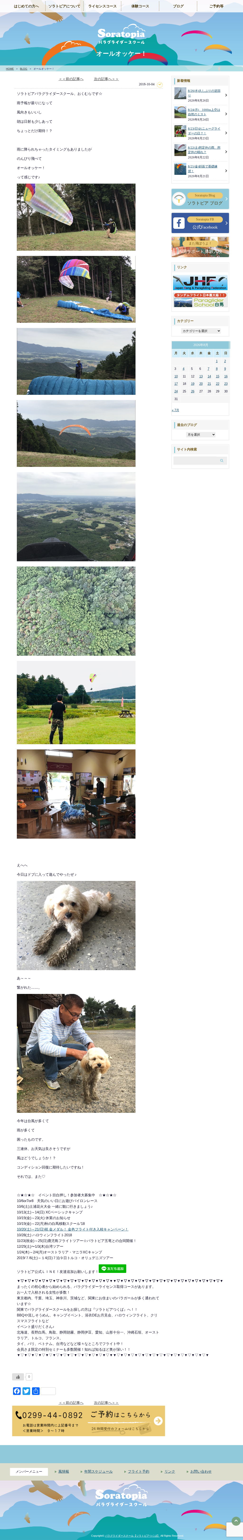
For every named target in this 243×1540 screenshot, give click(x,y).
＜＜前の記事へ (71, 79)
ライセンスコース (102, 6)
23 (226, 384)
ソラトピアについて (64, 6)
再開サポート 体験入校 (200, 248)
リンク (169, 1471)
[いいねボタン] (18, 1376)
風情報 (63, 1471)
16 (226, 376)
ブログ (178, 6)
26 (192, 391)
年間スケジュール (98, 1471)
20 (201, 384)
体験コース (140, 6)
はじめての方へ (26, 6)
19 (192, 384)
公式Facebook (205, 224)
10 (176, 376)
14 (209, 376)
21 (209, 384)
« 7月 (175, 410)
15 (217, 376)
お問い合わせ (201, 1471)
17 (176, 384)
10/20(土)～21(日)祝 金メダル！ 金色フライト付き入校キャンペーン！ (72, 1229)
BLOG (23, 68)
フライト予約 (138, 1471)
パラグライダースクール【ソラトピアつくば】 (132, 1535)
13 (201, 376)
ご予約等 (216, 6)
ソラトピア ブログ (205, 199)
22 (217, 384)
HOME (10, 68)
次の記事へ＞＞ (106, 79)
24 (176, 391)
